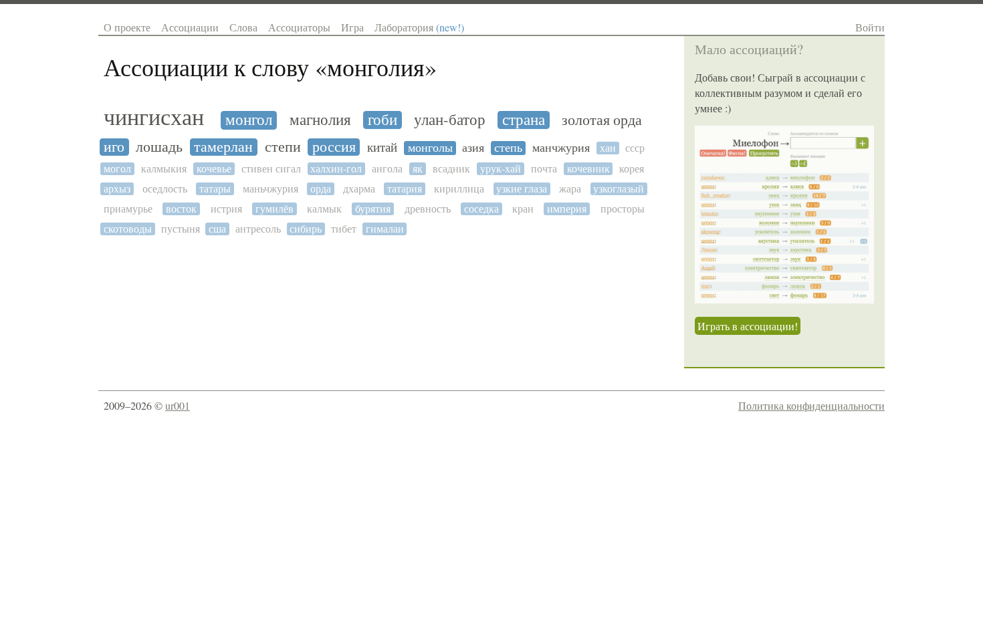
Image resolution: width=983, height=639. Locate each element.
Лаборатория (419, 27)
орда (320, 188)
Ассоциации (190, 27)
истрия (226, 209)
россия (334, 147)
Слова (243, 27)
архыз (117, 188)
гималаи (385, 229)
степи (283, 147)
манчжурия (561, 148)
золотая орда (602, 120)
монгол (248, 120)
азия (473, 148)
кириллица (459, 188)
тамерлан (223, 147)
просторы (622, 209)
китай (382, 147)
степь (508, 148)
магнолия (320, 120)
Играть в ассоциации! (747, 326)
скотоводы (128, 229)
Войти (870, 27)
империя (566, 209)
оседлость (164, 188)
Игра (352, 27)
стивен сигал (271, 168)
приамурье (128, 209)
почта (544, 168)
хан (608, 148)
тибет (343, 229)
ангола (387, 168)
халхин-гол (336, 168)
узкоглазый (618, 188)
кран (523, 209)
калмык (324, 209)
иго (114, 147)
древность (428, 209)
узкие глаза (521, 188)
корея (631, 168)
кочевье (214, 168)
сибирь (306, 229)
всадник (451, 168)
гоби (382, 120)
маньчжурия (270, 188)
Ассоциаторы (299, 27)
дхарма (359, 188)
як (418, 168)
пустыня (180, 229)
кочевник (588, 168)
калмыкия (164, 168)
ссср (635, 148)
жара (570, 188)
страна (523, 120)
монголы (430, 148)
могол (117, 168)
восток (181, 209)
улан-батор (449, 120)
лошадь (159, 147)
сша (217, 229)
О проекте (127, 27)
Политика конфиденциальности (811, 405)
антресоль (258, 229)
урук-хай (500, 168)
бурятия (373, 209)
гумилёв (274, 209)
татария (404, 188)
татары (215, 188)
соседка (481, 209)
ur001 (177, 405)
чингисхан (154, 118)
